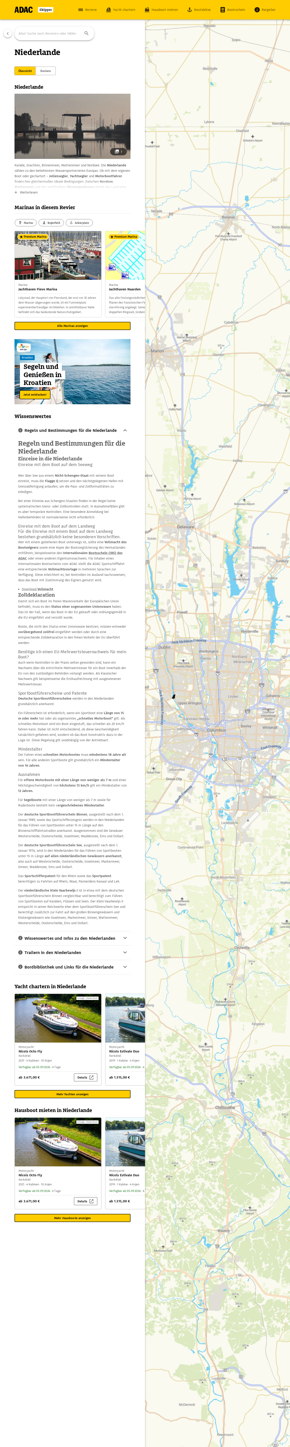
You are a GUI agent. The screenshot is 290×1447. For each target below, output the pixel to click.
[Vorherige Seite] (8, 33)
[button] (87, 33)
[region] (145, 723)
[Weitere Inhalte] (135, 274)
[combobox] (54, 33)
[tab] (25, 71)
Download (37, 589)
